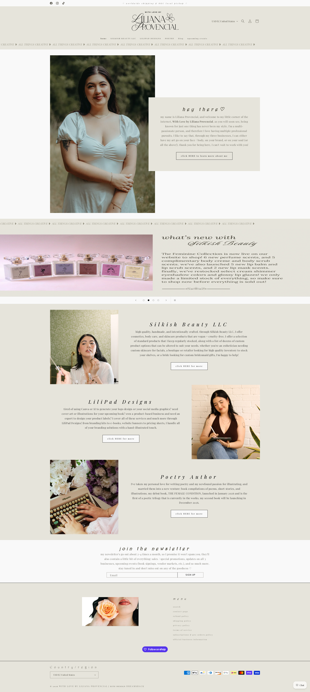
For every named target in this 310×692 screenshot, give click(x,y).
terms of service (182, 630)
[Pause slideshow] (174, 300)
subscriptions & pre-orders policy (193, 635)
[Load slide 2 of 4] (148, 300)
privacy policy (181, 625)
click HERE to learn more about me (204, 156)
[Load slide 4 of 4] (158, 300)
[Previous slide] (135, 300)
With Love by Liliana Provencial (83, 686)
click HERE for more (189, 366)
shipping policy (182, 621)
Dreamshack (135, 686)
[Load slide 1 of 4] (143, 300)
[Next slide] (166, 300)
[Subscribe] (190, 575)
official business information (190, 639)
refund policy (181, 616)
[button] (242, 21)
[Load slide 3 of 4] (153, 300)
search (177, 607)
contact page (180, 611)
